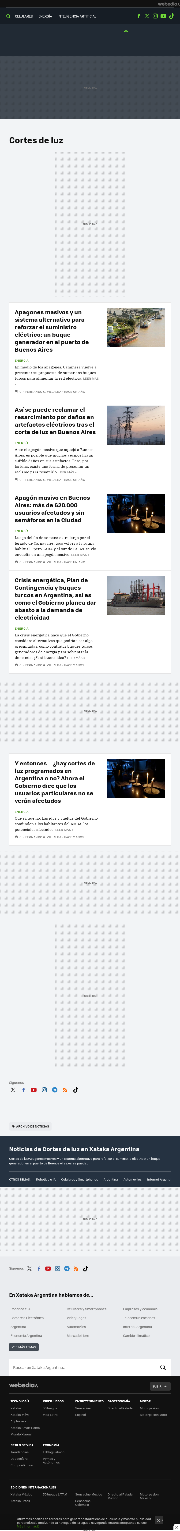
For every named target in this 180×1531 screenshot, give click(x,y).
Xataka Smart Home (25, 1427)
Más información (29, 1526)
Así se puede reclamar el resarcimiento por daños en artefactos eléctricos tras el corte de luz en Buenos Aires (55, 420)
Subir (156, 1386)
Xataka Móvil (20, 1414)
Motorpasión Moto (153, 1414)
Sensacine (83, 1408)
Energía (45, 16)
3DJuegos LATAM (55, 1494)
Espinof (80, 1414)
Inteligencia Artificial (77, 16)
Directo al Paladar (121, 1408)
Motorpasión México (149, 1496)
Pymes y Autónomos (51, 1460)
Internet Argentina (160, 1179)
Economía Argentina (26, 1335)
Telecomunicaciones (139, 1317)
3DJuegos (50, 1408)
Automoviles (133, 1179)
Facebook (139, 16)
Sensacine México (88, 1494)
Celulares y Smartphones (79, 1179)
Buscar (163, 1367)
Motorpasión (149, 1408)
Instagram (155, 16)
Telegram (54, 1089)
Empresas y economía (140, 1308)
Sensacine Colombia (83, 1503)
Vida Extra (50, 1414)
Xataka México (21, 1494)
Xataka (16, 1408)
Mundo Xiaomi (21, 1434)
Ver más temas (24, 1347)
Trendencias (20, 1452)
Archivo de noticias (32, 1126)
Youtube (163, 16)
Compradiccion (22, 1465)
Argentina (111, 1179)
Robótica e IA (46, 1179)
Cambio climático (136, 1335)
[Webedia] (169, 4)
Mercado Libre (78, 1335)
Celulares (24, 16)
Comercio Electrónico (27, 1317)
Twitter (147, 16)
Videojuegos (76, 1317)
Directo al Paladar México (121, 1496)
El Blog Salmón (53, 1452)
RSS (65, 1089)
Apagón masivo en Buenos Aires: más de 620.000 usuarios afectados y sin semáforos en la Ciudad (52, 508)
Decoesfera (19, 1458)
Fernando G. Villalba (43, 391)
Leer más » (67, 472)
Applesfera (18, 1421)
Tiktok (171, 16)
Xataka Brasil (20, 1501)
